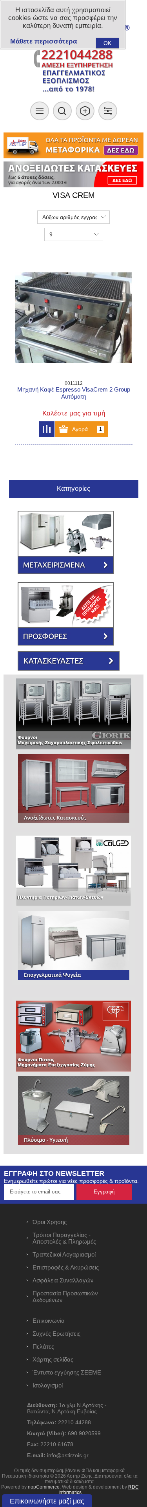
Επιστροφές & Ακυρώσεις (66, 1267)
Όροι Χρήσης (50, 1222)
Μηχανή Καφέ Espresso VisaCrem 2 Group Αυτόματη (73, 393)
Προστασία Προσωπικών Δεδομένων (65, 1296)
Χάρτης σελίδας (53, 1359)
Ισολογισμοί (48, 1385)
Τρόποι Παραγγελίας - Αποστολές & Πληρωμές (64, 1238)
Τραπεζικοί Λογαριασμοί (64, 1254)
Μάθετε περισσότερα (43, 41)
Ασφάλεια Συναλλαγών (63, 1280)
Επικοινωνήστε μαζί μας (47, 1501)
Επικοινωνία (49, 1320)
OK (107, 43)
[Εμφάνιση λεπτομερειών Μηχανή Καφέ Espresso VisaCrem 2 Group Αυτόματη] (73, 318)
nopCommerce (44, 1487)
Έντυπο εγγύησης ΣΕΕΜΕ (67, 1372)
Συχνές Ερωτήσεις (56, 1333)
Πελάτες (43, 1346)
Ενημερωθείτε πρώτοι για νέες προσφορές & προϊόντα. (71, 1181)
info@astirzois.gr (68, 1455)
